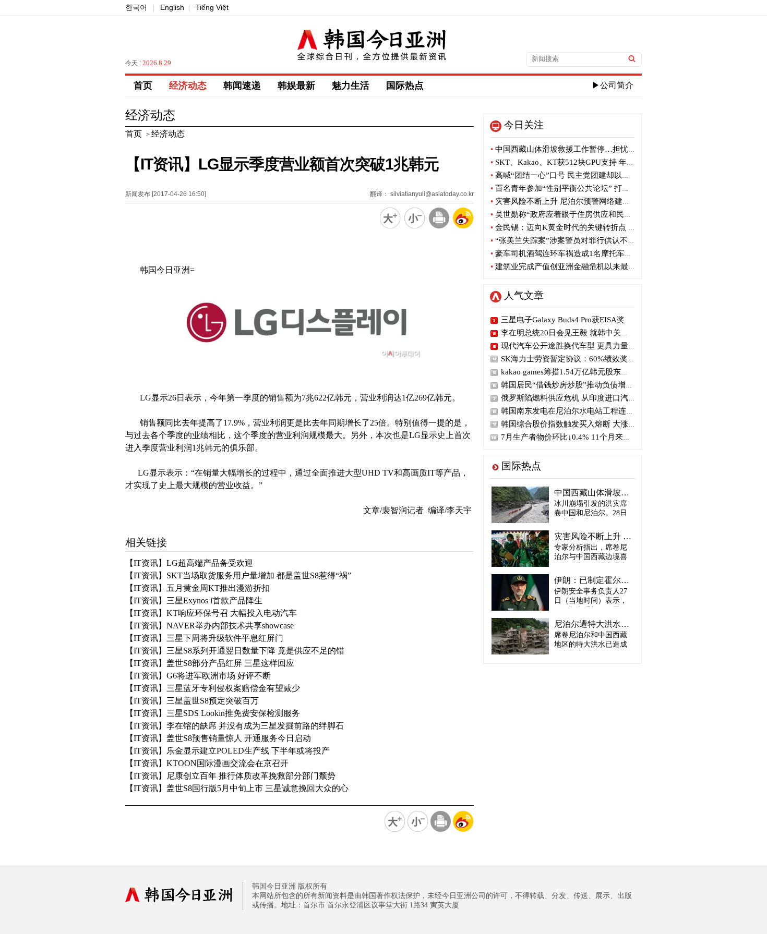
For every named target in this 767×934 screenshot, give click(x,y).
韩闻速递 (242, 85)
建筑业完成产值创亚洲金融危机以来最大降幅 (571, 266)
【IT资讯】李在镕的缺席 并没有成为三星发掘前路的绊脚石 (234, 725)
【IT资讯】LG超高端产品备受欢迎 (189, 563)
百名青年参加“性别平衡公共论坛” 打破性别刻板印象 (583, 188)
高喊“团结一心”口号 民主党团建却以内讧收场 (571, 175)
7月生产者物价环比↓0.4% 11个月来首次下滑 (577, 437)
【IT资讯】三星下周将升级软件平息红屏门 (204, 638)
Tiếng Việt (212, 7)
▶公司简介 (612, 85)
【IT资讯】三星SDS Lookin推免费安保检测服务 (212, 713)
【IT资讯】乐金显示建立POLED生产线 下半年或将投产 (227, 750)
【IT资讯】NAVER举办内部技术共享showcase (209, 625)
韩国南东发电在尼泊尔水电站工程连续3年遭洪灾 (585, 411)
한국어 (136, 7)
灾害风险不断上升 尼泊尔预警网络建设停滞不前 (576, 201)
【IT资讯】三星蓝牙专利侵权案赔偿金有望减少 (212, 688)
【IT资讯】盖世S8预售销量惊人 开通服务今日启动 (218, 738)
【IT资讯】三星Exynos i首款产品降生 (193, 600)
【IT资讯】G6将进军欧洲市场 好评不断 (198, 675)
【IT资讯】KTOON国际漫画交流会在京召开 (207, 763)
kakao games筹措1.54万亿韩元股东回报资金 (576, 372)
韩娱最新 (296, 85)
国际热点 (405, 85)
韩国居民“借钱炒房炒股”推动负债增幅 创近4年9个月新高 (600, 385)
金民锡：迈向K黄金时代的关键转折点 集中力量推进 (582, 227)
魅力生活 (350, 85)
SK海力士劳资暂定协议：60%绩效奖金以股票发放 (588, 359)
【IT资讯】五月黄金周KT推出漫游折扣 (197, 588)
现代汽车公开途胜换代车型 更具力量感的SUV (580, 346)
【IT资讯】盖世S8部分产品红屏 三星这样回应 (209, 663)
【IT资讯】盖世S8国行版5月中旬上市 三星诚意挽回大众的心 (237, 788)
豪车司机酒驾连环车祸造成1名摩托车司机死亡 (573, 253)
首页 (143, 85)
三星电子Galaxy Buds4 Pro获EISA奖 (563, 320)
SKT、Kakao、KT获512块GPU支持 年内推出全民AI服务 (590, 162)
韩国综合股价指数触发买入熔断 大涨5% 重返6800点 (591, 424)
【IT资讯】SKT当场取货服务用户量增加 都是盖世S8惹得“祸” (238, 575)
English (172, 7)
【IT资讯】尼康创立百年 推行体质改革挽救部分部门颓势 (230, 775)
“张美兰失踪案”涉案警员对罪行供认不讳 (563, 240)
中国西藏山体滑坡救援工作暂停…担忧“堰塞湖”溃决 (582, 149)
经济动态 (188, 85)
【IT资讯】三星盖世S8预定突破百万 (192, 700)
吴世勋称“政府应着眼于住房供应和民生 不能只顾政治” (587, 214)
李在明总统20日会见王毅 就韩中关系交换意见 (580, 333)
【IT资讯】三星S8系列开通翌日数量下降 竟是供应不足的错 (234, 650)
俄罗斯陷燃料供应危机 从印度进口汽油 (568, 398)
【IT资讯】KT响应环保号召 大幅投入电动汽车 (211, 613)
